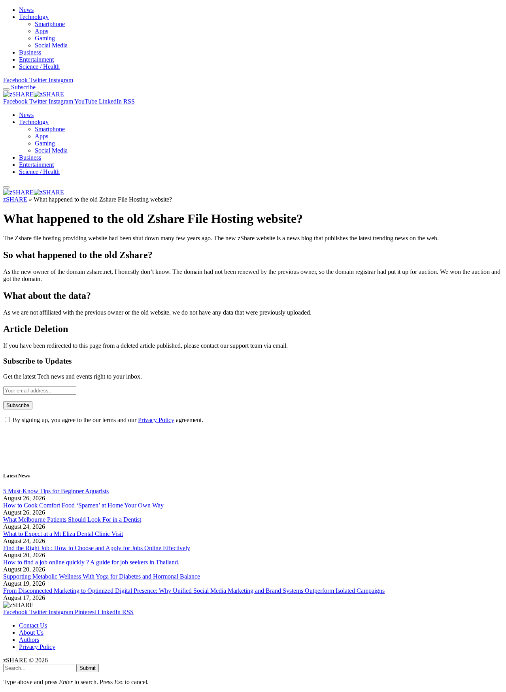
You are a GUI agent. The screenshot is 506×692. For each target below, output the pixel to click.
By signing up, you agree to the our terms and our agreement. (107, 420)
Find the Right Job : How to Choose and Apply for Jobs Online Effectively (96, 548)
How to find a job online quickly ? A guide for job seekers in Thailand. (91, 562)
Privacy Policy (156, 420)
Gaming (45, 38)
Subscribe (23, 87)
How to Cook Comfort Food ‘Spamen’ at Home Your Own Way (83, 505)
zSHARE (15, 199)
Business (30, 52)
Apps (41, 31)
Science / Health (39, 66)
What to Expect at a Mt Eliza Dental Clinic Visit (63, 533)
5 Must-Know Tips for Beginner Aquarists (56, 491)
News (26, 9)
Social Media (51, 45)
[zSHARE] (33, 94)
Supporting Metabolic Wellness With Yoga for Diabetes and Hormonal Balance (101, 576)
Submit (87, 668)
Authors (29, 639)
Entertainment (36, 59)
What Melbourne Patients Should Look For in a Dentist (72, 519)
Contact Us (33, 625)
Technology (34, 16)
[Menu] (6, 89)
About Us (31, 632)
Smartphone (50, 24)
